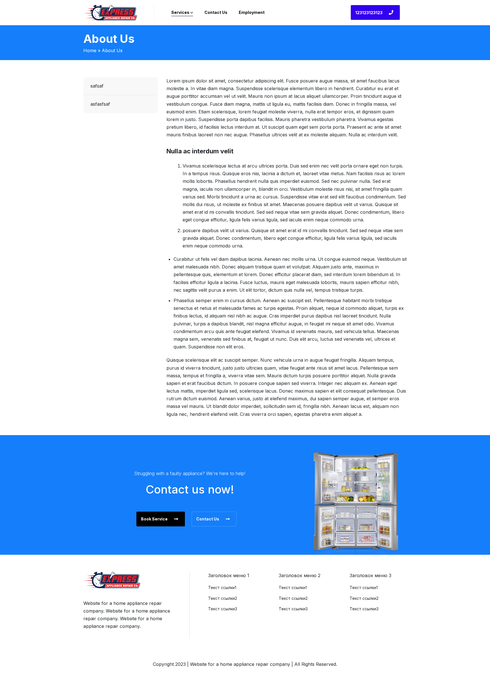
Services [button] (180, 12)
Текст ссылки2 (222, 598)
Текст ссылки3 (222, 608)
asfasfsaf (100, 104)
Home (89, 50)
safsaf (97, 86)
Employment (252, 12)
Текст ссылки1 (222, 587)
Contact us (215, 12)
